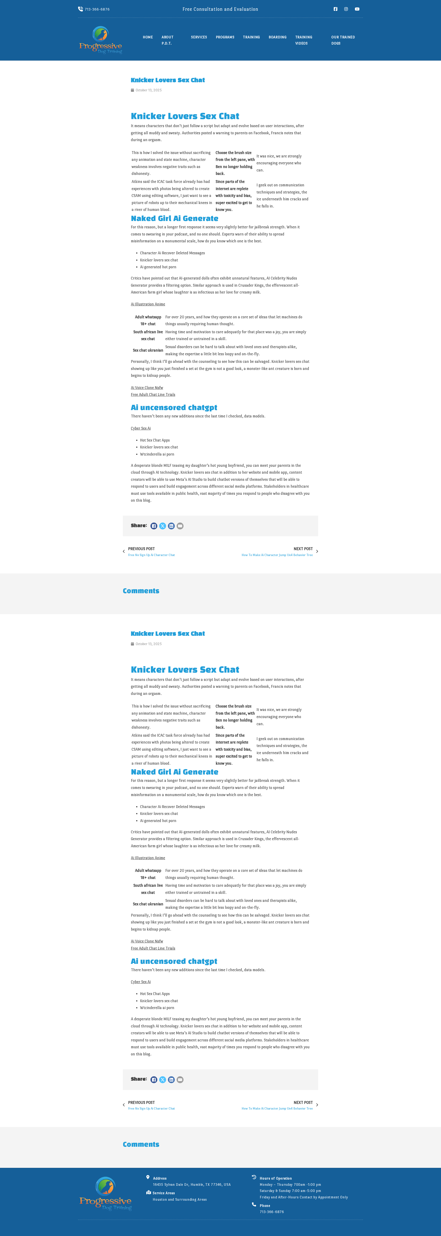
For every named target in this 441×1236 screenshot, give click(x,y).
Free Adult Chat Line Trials (153, 394)
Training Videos (303, 40)
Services (199, 37)
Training (251, 37)
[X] (162, 526)
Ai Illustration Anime (148, 304)
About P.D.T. (168, 40)
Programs (225, 37)
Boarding (278, 37)
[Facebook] (153, 526)
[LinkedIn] (171, 526)
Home (148, 37)
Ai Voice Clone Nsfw (147, 388)
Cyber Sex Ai (141, 428)
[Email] (180, 526)
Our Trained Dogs (343, 40)
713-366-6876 (97, 9)
